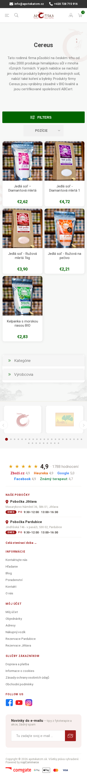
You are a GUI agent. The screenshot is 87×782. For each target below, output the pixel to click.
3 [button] (14, 439)
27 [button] (47, 443)
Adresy (10, 625)
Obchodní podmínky (19, 684)
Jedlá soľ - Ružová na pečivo (64, 256)
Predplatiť (70, 735)
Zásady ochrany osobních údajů (27, 677)
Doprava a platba (17, 664)
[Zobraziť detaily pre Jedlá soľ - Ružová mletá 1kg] (22, 228)
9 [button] (37, 439)
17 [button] (66, 439)
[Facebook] (9, 703)
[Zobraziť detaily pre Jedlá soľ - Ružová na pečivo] (64, 228)
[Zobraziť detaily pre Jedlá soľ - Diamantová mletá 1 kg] (64, 161)
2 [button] (11, 439)
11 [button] (44, 439)
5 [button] (22, 439)
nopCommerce (29, 762)
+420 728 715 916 (65, 4)
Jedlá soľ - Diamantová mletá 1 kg (64, 190)
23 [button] (32, 443)
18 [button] (70, 439)
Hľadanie (12, 566)
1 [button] (6, 439)
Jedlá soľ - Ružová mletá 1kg (22, 256)
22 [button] (28, 443)
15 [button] (59, 439)
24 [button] (36, 443)
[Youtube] (19, 703)
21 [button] (81, 439)
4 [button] (18, 439)
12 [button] (48, 439)
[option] (23, 419)
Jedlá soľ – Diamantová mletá (22, 188)
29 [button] (54, 443)
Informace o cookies (20, 671)
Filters (44, 117)
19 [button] (74, 439)
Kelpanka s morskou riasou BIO (22, 323)
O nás (9, 593)
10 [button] (40, 439)
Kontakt (11, 586)
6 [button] (25, 439)
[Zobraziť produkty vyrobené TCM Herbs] (65, 419)
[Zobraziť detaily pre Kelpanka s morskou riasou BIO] (22, 296)
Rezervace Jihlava (18, 645)
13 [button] (51, 439)
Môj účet (12, 612)
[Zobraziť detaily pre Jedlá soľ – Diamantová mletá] (22, 161)
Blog (9, 573)
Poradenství (14, 580)
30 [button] (58, 443)
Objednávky (14, 618)
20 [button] (77, 439)
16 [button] (63, 439)
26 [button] (43, 443)
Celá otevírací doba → (21, 542)
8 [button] (33, 439)
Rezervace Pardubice (21, 639)
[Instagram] (28, 703)
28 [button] (51, 443)
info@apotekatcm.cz (29, 4)
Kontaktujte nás (16, 560)
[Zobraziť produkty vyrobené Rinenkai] (23, 419)
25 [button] (40, 443)
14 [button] (55, 439)
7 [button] (29, 439)
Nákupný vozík (16, 632)
